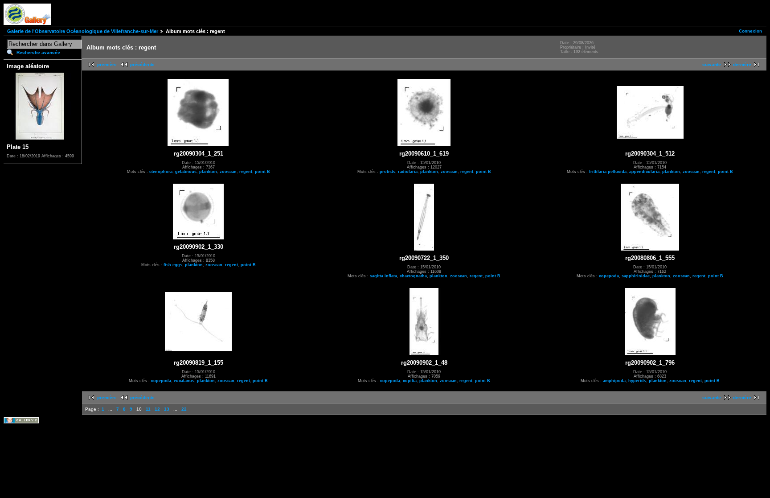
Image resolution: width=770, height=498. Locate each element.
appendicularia (644, 171)
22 (184, 409)
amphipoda (614, 381)
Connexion (750, 31)
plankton (208, 171)
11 (148, 409)
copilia (410, 381)
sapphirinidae (636, 276)
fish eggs (173, 265)
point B (262, 171)
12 (157, 409)
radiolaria (408, 171)
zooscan (228, 171)
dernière (742, 64)
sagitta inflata (383, 276)
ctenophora (160, 171)
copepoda (609, 276)
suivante (711, 64)
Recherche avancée (38, 52)
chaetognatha (413, 276)
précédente (142, 64)
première (107, 64)
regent (245, 171)
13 (166, 409)
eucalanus (184, 381)
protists (387, 171)
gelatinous (186, 171)
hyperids (637, 381)
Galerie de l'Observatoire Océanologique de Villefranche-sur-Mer (82, 31)
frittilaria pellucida (608, 171)
